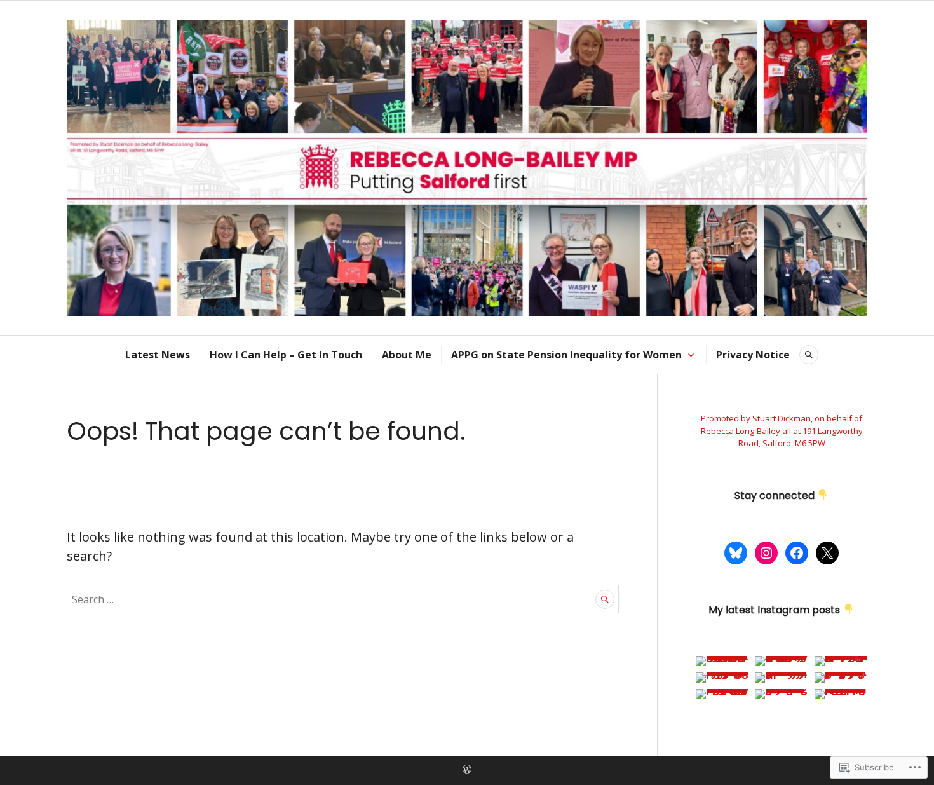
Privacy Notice (753, 355)
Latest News (157, 355)
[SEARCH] (808, 354)
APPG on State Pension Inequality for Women (566, 355)
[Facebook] (796, 553)
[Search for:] (343, 598)
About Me (406, 355)
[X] (827, 553)
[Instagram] (766, 553)
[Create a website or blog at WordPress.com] (467, 769)
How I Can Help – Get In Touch (286, 355)
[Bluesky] (735, 553)
